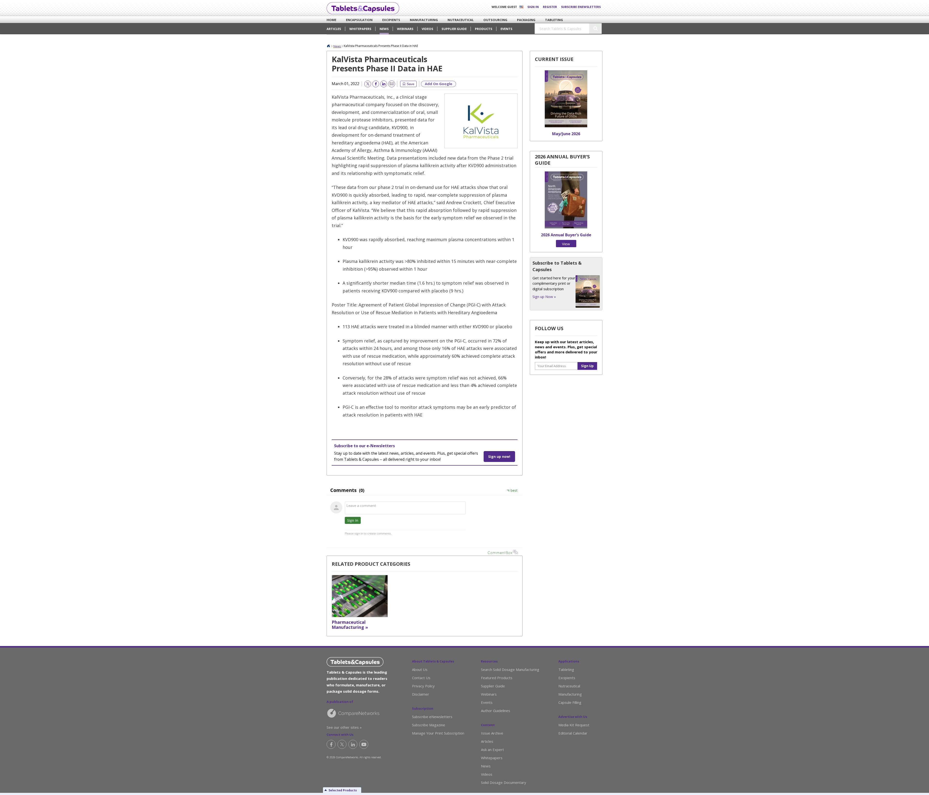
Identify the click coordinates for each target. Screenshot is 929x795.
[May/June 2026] (566, 126)
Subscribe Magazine (428, 724)
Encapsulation (354, 20)
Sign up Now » (544, 296)
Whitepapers (360, 29)
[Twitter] (341, 744)
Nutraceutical (455, 20)
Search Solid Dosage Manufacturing (510, 669)
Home (329, 20)
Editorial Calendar (572, 733)
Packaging (522, 20)
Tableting (550, 20)
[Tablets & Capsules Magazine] (363, 8)
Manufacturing (418, 20)
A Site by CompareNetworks (361, 713)
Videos (427, 29)
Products (483, 29)
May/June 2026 (566, 133)
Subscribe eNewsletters (581, 7)
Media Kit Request (573, 724)
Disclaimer (420, 694)
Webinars (405, 29)
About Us (419, 669)
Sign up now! (499, 456)
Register (550, 7)
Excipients (387, 20)
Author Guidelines (495, 710)
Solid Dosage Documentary (503, 782)
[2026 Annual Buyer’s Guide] (566, 227)
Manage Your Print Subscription (438, 733)
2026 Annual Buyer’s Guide (566, 235)
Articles (334, 29)
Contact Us (421, 677)
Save (410, 84)
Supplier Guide (454, 29)
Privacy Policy (423, 686)
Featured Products (496, 677)
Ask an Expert (492, 749)
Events (506, 29)
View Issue (566, 244)
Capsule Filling (569, 702)
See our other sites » (344, 727)
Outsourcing (490, 20)
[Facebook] (331, 744)
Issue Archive (492, 733)
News (384, 29)
